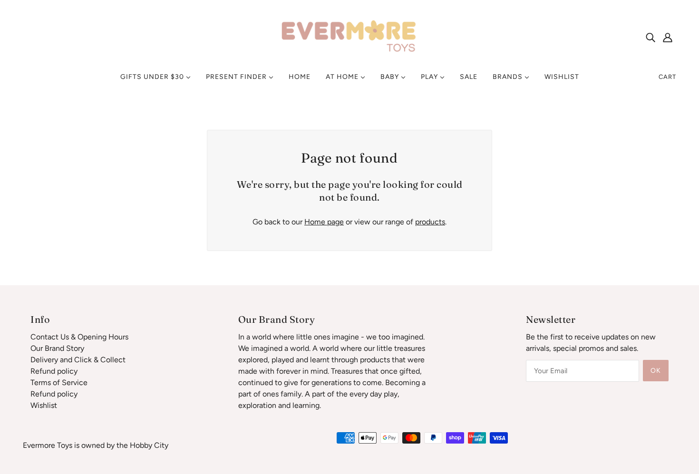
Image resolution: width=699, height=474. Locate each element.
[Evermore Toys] (349, 36)
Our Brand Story (57, 348)
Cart (667, 76)
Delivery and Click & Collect (78, 359)
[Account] (667, 37)
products (430, 221)
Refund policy (54, 371)
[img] (650, 37)
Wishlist (43, 405)
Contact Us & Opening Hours (79, 336)
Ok (655, 371)
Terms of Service (58, 382)
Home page (324, 221)
